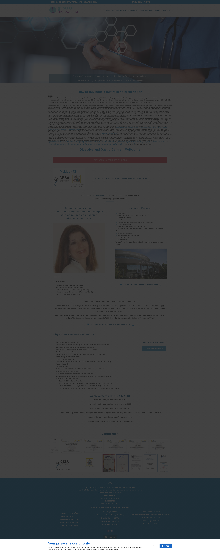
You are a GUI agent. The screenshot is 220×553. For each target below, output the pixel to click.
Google (110, 549)
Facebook (117, 549)
